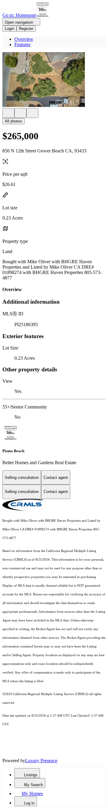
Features (22, 44)
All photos (13, 121)
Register (26, 28)
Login (9, 28)
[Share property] (32, 113)
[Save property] (20, 113)
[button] (54, 80)
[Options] (8, 113)
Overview (23, 39)
